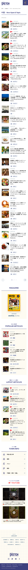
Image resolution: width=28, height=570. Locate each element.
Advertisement (8, 566)
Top (2, 8)
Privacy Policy (14, 564)
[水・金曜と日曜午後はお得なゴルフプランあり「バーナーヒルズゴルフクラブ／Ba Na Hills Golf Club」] (5, 57)
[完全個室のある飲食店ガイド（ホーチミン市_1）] (6, 360)
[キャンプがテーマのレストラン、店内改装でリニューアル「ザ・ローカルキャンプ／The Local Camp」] (5, 46)
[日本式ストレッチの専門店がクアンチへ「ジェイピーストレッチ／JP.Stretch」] (5, 109)
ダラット (15, 144)
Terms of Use (8, 564)
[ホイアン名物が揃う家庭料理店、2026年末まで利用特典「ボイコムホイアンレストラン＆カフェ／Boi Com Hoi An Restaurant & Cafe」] (5, 150)
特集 (14, 338)
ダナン (14, 40)
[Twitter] (12, 559)
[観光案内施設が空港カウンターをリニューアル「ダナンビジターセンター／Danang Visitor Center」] (5, 119)
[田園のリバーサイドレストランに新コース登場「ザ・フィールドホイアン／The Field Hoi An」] (5, 224)
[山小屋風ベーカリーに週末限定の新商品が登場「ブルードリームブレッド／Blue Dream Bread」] (5, 172)
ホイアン (15, 29)
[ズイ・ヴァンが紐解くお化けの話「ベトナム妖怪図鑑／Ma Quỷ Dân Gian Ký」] (6, 350)
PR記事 (14, 355)
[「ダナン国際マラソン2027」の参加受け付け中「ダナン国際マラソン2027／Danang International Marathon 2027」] (5, 35)
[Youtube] (16, 559)
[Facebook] (19, 559)
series (6, 8)
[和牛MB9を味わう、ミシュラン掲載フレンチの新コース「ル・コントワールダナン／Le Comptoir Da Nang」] (5, 246)
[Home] (5, 3)
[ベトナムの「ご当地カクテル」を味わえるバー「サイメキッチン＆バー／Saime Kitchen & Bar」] (5, 77)
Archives (3, 566)
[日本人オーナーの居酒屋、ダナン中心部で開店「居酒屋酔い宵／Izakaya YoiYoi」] (5, 214)
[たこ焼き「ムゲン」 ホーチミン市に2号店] (6, 390)
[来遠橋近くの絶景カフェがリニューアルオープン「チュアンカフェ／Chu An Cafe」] (5, 162)
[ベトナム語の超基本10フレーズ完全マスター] (6, 334)
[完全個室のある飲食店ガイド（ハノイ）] (6, 369)
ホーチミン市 (15, 364)
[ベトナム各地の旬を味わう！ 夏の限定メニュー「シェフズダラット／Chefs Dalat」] (5, 140)
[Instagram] (8, 559)
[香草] (6, 343)
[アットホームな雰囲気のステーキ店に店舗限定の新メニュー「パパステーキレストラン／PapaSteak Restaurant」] (5, 235)
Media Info (3, 564)
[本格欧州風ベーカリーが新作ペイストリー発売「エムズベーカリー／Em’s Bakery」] (5, 204)
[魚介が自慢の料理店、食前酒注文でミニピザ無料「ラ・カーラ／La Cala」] (5, 258)
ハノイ (14, 372)
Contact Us (20, 564)
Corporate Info (15, 566)
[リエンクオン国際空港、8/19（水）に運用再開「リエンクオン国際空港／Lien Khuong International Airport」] (5, 97)
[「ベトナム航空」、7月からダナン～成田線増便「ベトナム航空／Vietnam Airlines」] (5, 130)
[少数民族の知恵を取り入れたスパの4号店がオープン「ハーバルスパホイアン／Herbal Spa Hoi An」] (5, 24)
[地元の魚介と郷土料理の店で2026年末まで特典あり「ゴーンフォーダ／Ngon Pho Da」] (5, 67)
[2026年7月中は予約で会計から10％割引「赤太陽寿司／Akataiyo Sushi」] (5, 182)
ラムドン (15, 103)
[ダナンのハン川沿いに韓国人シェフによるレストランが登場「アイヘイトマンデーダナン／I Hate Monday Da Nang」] (5, 192)
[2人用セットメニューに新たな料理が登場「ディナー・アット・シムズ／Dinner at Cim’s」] (5, 87)
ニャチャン (15, 50)
